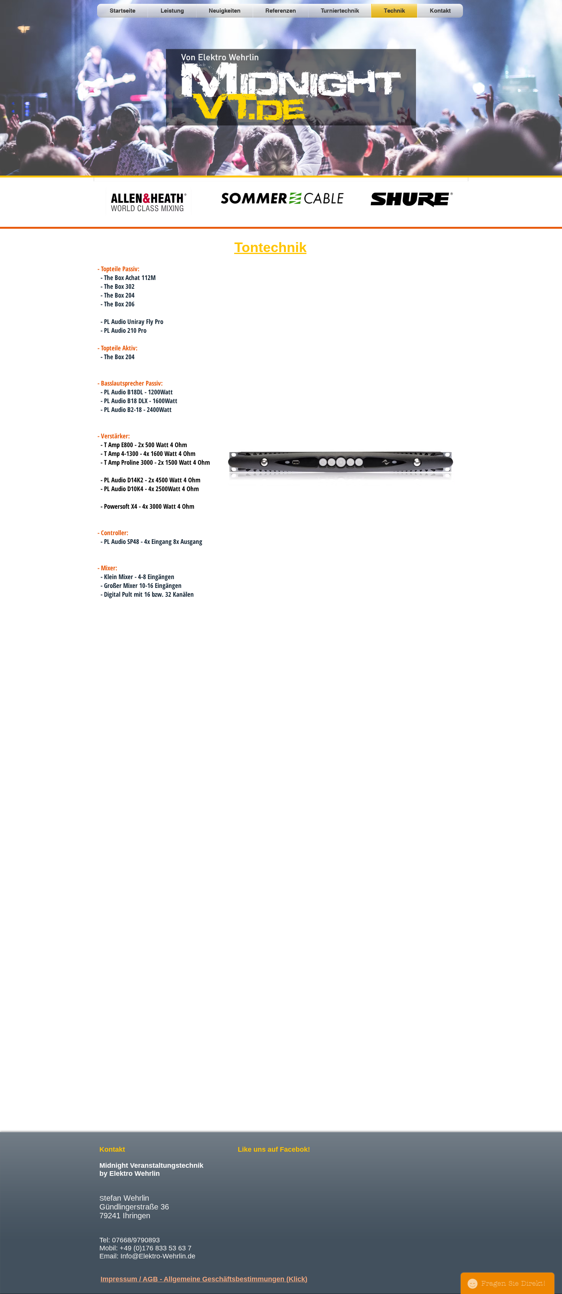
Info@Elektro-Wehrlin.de (157, 1256)
